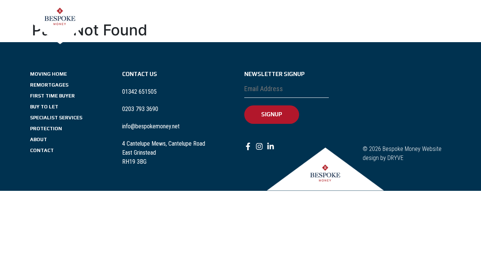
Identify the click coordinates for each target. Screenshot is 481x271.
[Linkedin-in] (30, 18)
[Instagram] (19, 18)
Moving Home (141, 19)
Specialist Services (318, 19)
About (402, 19)
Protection (365, 19)
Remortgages (184, 19)
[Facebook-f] (7, 18)
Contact (428, 19)
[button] (369, 19)
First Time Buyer (231, 19)
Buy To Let (273, 19)
